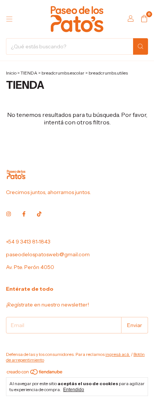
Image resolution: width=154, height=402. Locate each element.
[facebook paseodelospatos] (24, 214)
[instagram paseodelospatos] (8, 214)
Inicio (11, 73)
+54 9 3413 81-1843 (28, 241)
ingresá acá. (117, 354)
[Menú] (9, 19)
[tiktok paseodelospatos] (39, 214)
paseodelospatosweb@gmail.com (48, 254)
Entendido (73, 389)
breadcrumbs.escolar (62, 73)
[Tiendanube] (35, 374)
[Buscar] (140, 46)
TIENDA (29, 73)
